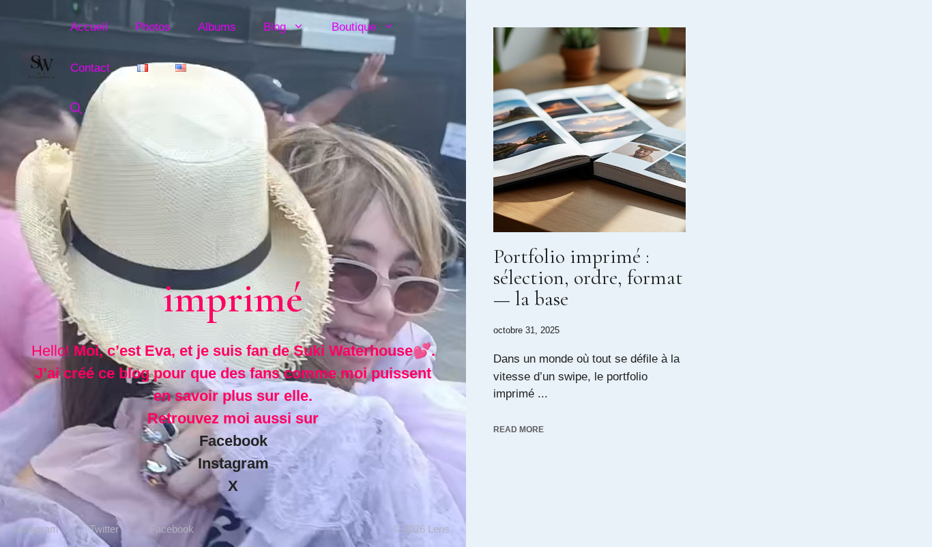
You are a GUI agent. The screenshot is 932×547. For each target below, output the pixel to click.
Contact (90, 67)
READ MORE (518, 429)
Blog (274, 26)
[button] (76, 109)
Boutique (354, 26)
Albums (217, 26)
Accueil (89, 26)
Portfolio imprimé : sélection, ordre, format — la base (588, 277)
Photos (153, 26)
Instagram (233, 463)
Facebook (233, 440)
